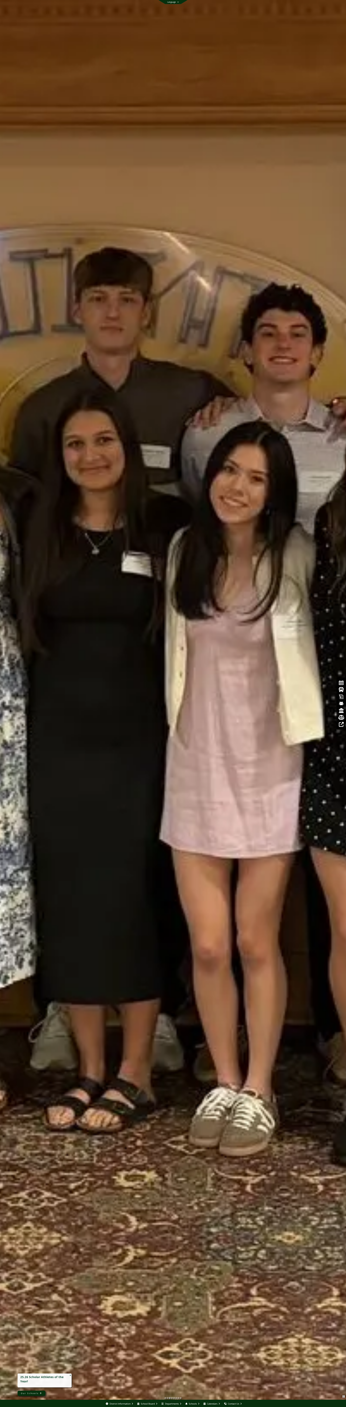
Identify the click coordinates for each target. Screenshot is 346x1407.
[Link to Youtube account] (307, 6)
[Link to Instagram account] (303, 6)
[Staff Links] (341, 724)
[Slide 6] (176, 1398)
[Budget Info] (341, 717)
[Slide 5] (174, 1398)
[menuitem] (119, 1403)
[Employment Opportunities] (341, 703)
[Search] (312, 5)
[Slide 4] (172, 1398)
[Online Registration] (341, 696)
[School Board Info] (341, 710)
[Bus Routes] (341, 689)
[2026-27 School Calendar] (341, 682)
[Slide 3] (170, 1398)
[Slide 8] (180, 1398)
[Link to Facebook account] (299, 6)
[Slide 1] (165, 1398)
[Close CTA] (70, 1371)
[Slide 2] (167, 1398)
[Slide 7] (178, 1398)
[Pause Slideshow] (344, 1396)
